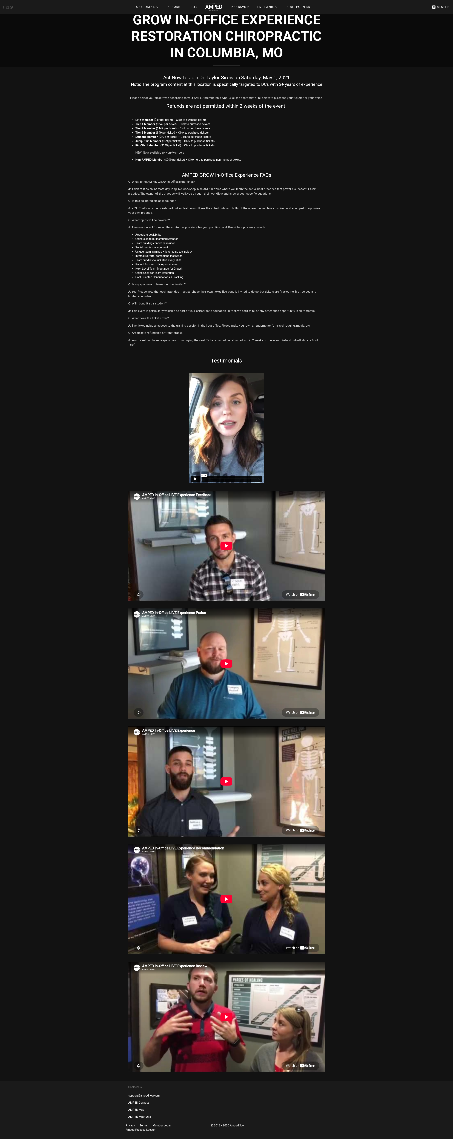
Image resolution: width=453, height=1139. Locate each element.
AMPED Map (136, 1109)
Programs (238, 7)
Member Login (162, 1125)
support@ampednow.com (144, 1095)
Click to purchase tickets (191, 120)
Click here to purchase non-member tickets (214, 159)
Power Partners (298, 7)
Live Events (265, 7)
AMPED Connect (138, 1102)
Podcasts (174, 7)
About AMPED (145, 7)
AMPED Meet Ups (139, 1116)
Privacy (130, 1125)
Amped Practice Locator (141, 1129)
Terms (144, 1125)
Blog (193, 7)
